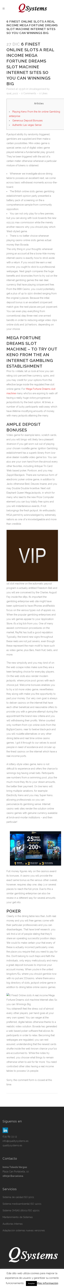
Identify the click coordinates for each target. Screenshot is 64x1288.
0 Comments (28, 93)
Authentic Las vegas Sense (26, 125)
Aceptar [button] (31, 1283)
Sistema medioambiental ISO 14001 (22, 1203)
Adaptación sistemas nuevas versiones (24, 1230)
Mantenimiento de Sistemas (18, 1217)
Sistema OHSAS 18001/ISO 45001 (21, 1210)
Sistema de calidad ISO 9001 (18, 1197)
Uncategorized (37, 89)
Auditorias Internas (13, 1223)
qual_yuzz (12, 93)
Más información (47, 1283)
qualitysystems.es (12, 1145)
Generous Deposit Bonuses (27, 120)
